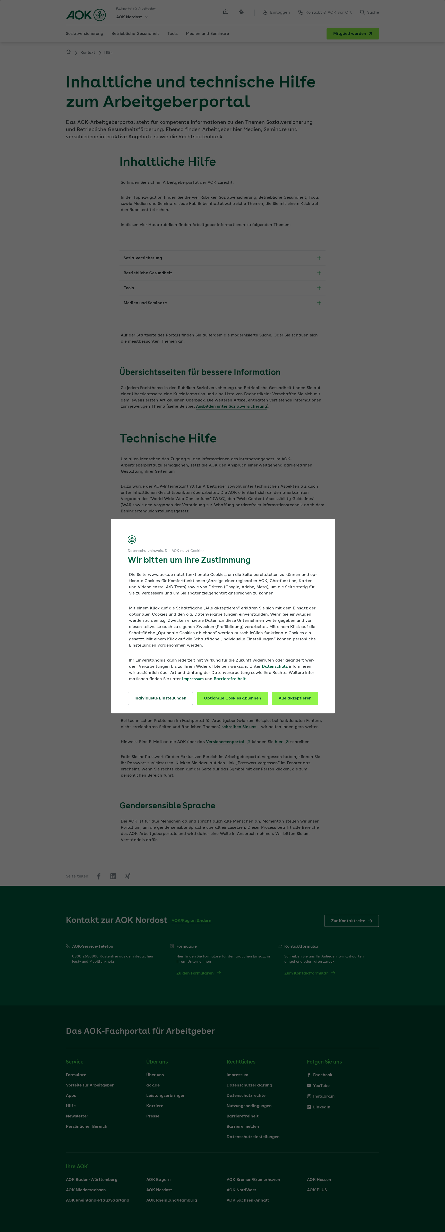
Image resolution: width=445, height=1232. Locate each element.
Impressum (193, 679)
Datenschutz (275, 667)
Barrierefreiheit (230, 679)
